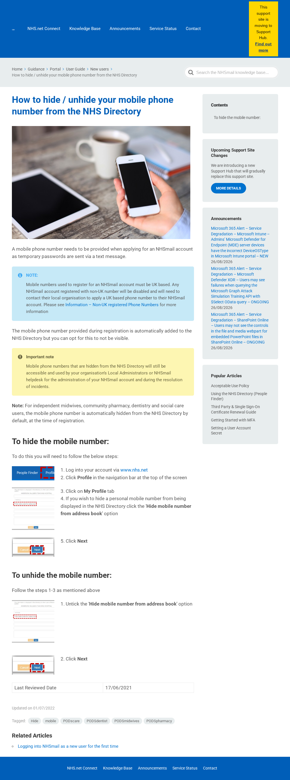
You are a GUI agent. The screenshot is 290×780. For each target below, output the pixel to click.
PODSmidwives (126, 721)
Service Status (163, 28)
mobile (50, 721)
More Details (228, 188)
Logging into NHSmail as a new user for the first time (68, 746)
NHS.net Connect (43, 28)
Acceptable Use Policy (230, 385)
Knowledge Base (85, 28)
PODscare (71, 721)
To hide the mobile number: (237, 117)
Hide (34, 721)
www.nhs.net (134, 470)
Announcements (125, 28)
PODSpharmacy (159, 721)
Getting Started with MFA (233, 420)
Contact (193, 28)
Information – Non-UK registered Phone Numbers (112, 304)
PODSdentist (97, 721)
